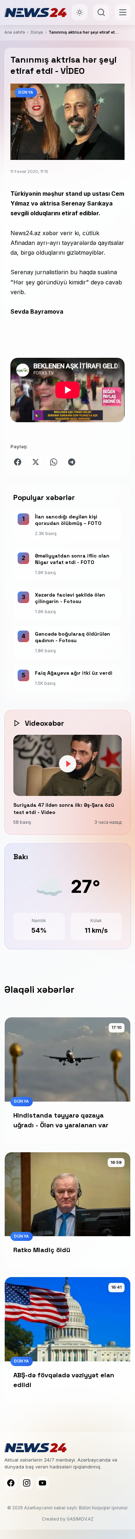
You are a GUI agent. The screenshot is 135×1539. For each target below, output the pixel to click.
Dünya (37, 32)
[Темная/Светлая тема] (79, 12)
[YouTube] (42, 1482)
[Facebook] (10, 1482)
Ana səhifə (14, 32)
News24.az (25, 233)
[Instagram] (26, 1482)
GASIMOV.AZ (80, 1519)
